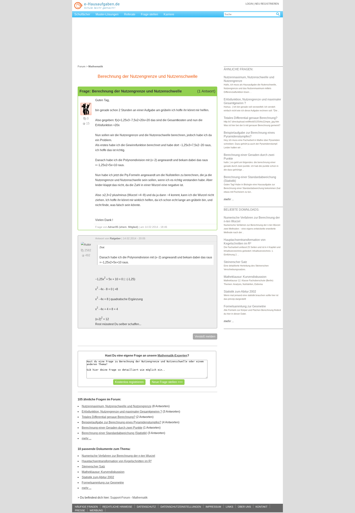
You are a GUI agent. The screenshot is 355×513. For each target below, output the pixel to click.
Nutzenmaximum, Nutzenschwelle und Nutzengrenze (116, 406)
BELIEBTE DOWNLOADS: (241, 209)
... (229, 199)
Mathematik (140, 497)
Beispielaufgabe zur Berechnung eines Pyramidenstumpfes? (121, 422)
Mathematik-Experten (172, 355)
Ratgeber (115, 238)
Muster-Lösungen (107, 14)
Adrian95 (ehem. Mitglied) (123, 226)
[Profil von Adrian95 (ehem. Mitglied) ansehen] (86, 108)
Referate (129, 14)
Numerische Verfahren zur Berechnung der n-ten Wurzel (118, 455)
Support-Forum (120, 497)
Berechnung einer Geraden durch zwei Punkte (112, 427)
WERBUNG (96, 510)
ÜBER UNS (244, 506)
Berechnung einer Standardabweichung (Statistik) (114, 433)
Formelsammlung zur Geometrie (103, 482)
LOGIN (249, 3)
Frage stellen (149, 14)
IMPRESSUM (213, 506)
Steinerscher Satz (93, 466)
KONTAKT (262, 506)
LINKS (229, 506)
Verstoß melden (205, 336)
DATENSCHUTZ (146, 506)
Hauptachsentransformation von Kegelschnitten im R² (117, 461)
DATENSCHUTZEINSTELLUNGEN (180, 506)
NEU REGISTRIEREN (267, 3)
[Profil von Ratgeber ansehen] (86, 244)
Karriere (169, 14)
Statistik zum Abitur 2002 (98, 477)
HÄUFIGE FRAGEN (86, 506)
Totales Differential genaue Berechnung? (108, 416)
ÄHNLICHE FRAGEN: (238, 69)
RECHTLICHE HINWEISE (117, 506)
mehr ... (86, 438)
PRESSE (80, 510)
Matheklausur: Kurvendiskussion (103, 471)
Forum (81, 66)
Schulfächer (82, 14)
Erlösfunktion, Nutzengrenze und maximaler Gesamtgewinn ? (122, 411)
